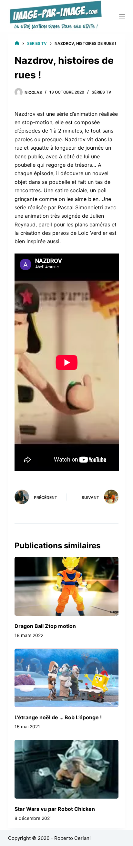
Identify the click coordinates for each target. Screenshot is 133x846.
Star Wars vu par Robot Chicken (55, 809)
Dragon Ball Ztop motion (45, 626)
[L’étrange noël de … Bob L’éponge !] (67, 678)
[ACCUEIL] (17, 43)
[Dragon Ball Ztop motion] (67, 586)
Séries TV (101, 92)
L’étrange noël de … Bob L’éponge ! (58, 717)
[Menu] (122, 16)
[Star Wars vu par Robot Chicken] (67, 769)
